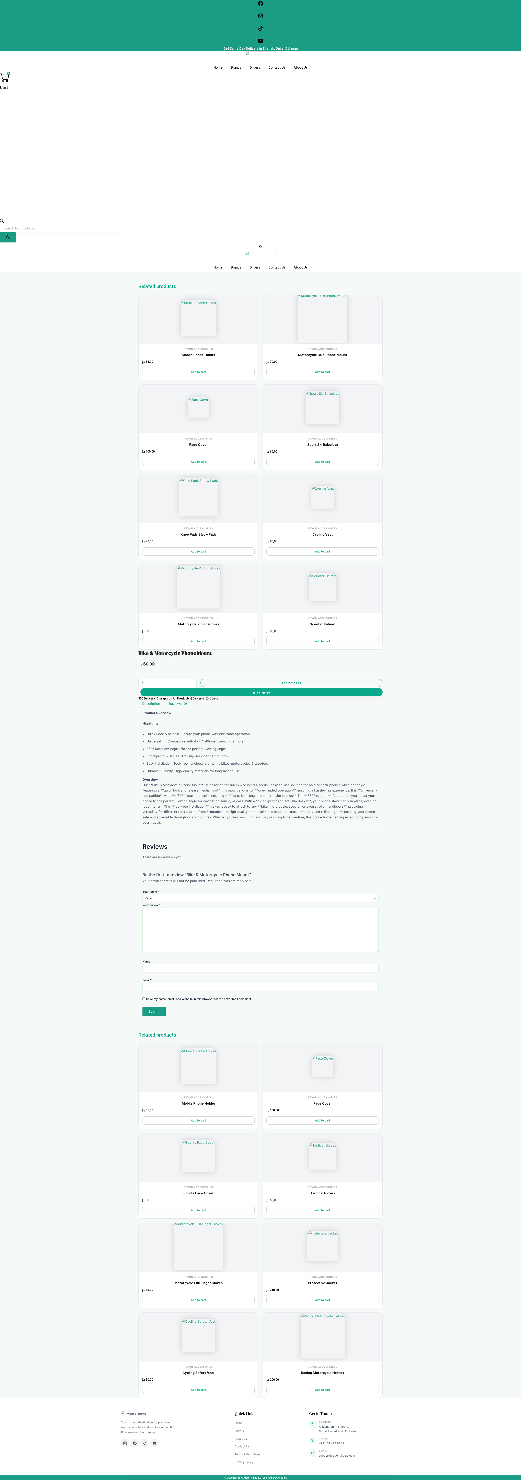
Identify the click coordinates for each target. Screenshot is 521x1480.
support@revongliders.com (337, 1455)
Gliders (255, 67)
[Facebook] (135, 1443)
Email (147, 980)
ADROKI (292, 1477)
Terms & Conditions (247, 1454)
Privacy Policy (244, 1462)
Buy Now (261, 693)
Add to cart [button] (198, 372)
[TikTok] (144, 1443)
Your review (151, 905)
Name (147, 961)
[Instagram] (125, 1443)
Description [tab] (151, 704)
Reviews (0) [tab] (178, 704)
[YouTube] (154, 1443)
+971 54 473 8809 (331, 1443)
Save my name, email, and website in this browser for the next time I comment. (199, 999)
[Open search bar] (2, 221)
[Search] (8, 237)
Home (218, 67)
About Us (301, 67)
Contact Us (277, 67)
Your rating (150, 891)
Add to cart (291, 683)
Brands (236, 67)
